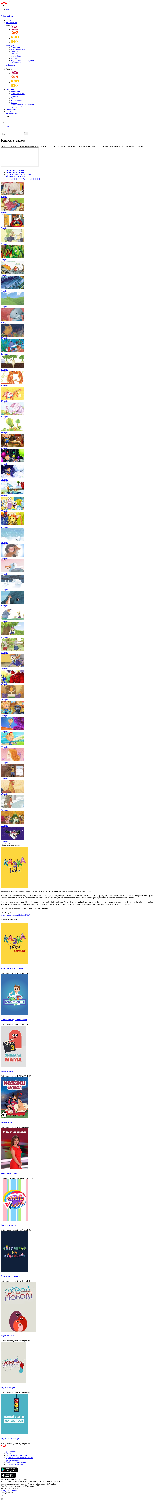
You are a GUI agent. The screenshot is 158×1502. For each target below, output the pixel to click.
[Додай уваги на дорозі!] (79, 1414)
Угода (8, 1453)
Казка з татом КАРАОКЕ (12, 968)
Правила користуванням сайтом (19, 1458)
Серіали (14, 54)
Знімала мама (7, 1071)
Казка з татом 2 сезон (15, 172)
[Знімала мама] (79, 1047)
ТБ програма (11, 23)
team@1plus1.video (9, 1490)
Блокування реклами (14, 1464)
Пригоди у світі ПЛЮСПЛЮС (19, 174)
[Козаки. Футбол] (79, 1098)
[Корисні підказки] (79, 1200)
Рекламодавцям (12, 1460)
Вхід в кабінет (7, 16)
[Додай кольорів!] (79, 1363)
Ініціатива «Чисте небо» (16, 1462)
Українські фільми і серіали (22, 60)
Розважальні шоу (18, 49)
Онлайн (9, 20)
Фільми (14, 58)
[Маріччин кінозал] (79, 1149)
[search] (2, 120)
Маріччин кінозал (9, 1173)
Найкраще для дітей (9, 915)
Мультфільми (16, 56)
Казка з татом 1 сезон (15, 170)
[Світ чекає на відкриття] (79, 1251)
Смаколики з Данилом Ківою (14, 1020)
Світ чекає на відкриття (12, 1276)
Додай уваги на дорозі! (11, 1438)
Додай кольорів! (8, 1387)
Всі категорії (16, 63)
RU (7, 9)
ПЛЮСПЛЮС (24, 915)
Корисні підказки (8, 1225)
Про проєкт (11, 1451)
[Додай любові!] (79, 1307)
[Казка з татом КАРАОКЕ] (79, 944)
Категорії (10, 45)
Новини (14, 52)
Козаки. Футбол (8, 1122)
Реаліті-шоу (15, 47)
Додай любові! (7, 1336)
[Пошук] (26, 133)
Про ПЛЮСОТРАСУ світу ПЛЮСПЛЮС (23, 179)
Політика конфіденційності (17, 1455)
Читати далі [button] (6, 913)
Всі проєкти (11, 65)
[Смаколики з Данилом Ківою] (79, 995)
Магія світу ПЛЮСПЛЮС (17, 177)
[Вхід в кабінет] (2, 14)
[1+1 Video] (8, 3)
